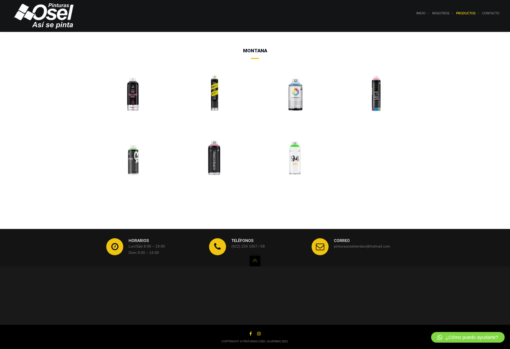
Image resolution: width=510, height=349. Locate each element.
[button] (468, 337)
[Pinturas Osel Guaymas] (44, 16)
